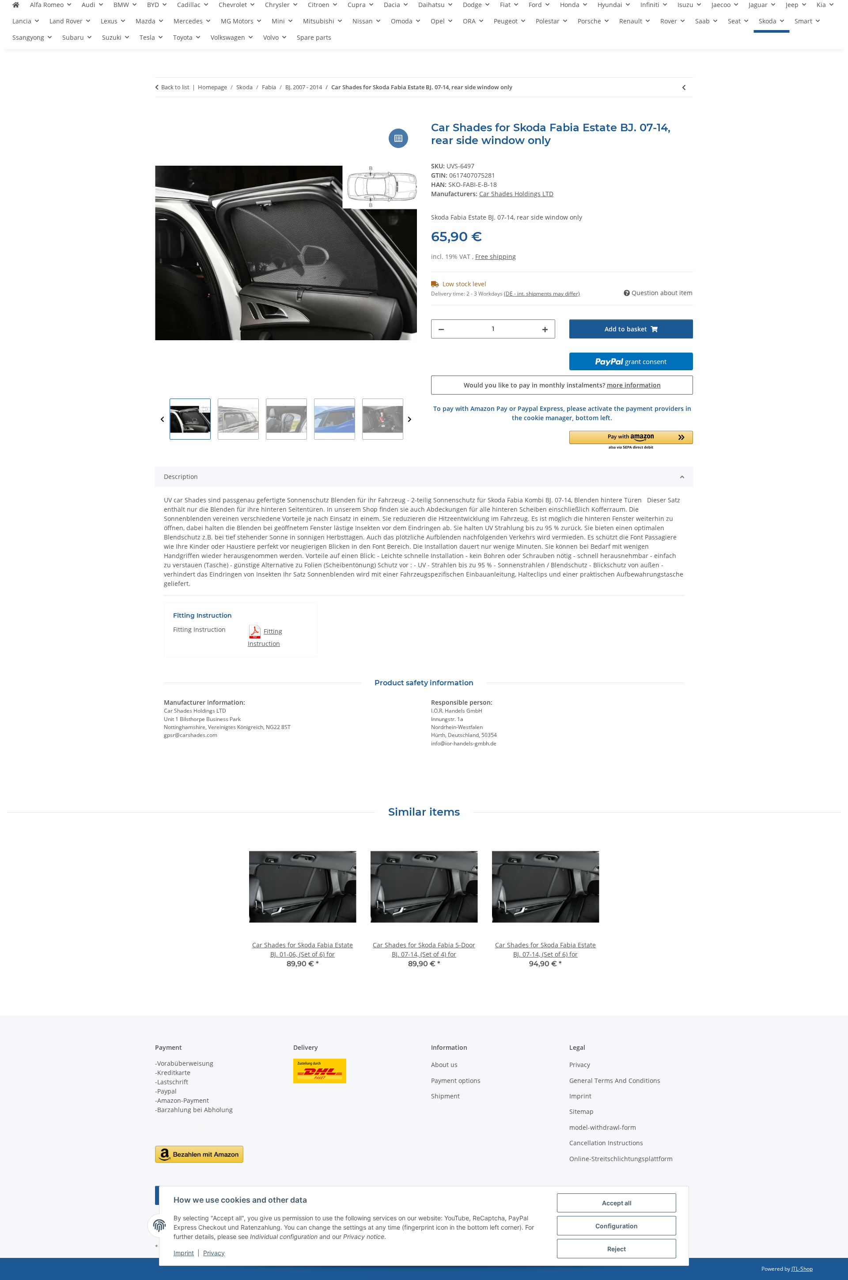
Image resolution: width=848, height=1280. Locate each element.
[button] (631, 441)
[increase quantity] (545, 329)
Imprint (184, 1253)
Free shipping (495, 256)
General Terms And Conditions (614, 1080)
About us (444, 1064)
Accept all (617, 1203)
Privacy (214, 1253)
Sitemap (581, 1111)
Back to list (175, 87)
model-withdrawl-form (602, 1127)
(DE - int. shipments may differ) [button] (542, 293)
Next (409, 420)
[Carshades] (16, 8)
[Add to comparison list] (398, 138)
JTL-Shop (802, 1268)
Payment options (456, 1080)
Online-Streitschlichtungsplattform (621, 1159)
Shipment (445, 1096)
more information (634, 385)
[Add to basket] (162, 117)
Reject (616, 1249)
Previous (162, 420)
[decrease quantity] (441, 329)
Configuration (616, 1226)
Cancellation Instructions (606, 1143)
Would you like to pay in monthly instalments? (562, 385)
